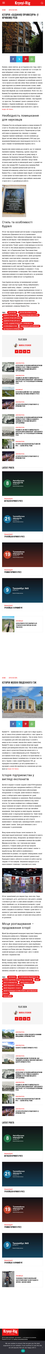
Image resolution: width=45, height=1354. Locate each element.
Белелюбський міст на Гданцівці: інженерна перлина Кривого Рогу (28, 393)
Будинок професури (10, 315)
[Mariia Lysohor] (16, 345)
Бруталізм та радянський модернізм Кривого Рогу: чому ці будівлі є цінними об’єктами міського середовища (29, 368)
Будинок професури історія (29, 315)
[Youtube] (28, 351)
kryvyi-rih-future (7, 109)
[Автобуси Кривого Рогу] (22, 483)
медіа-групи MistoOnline (21, 1339)
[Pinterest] (25, 59)
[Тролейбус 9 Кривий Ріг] (22, 590)
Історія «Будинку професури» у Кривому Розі (18, 323)
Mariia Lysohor (25, 345)
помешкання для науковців (30, 326)
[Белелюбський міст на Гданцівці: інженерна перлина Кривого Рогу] (8, 392)
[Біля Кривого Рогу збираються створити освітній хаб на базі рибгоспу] (8, 624)
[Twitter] (19, 59)
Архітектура (13, 10)
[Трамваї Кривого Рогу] (22, 554)
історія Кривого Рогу (10, 326)
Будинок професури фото (12, 320)
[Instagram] (20, 351)
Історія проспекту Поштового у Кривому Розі (27, 405)
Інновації (19, 389)
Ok (23, 1351)
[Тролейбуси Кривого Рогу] (22, 519)
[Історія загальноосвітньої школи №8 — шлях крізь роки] (8, 444)
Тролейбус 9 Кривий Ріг (13, 607)
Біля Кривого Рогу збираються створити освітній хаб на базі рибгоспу (26, 625)
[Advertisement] (22, 651)
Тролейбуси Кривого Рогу (14, 536)
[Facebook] (13, 59)
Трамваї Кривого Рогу (12, 572)
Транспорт (8, 498)
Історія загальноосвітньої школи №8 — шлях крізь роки (28, 445)
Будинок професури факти (12, 318)
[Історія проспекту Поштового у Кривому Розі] (8, 404)
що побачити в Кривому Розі (13, 329)
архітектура (12, 312)
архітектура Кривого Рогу (27, 312)
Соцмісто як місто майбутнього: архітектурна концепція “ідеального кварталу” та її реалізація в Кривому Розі (29, 380)
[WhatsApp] (32, 59)
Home (4, 10)
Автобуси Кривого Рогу (13, 501)
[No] (42, 1347)
